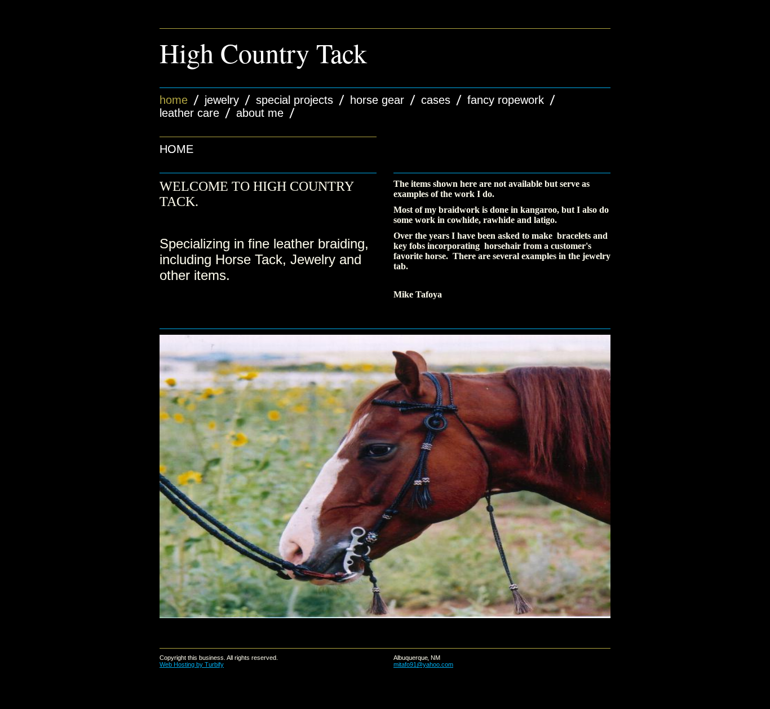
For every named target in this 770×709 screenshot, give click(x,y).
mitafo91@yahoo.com (423, 664)
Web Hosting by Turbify (192, 664)
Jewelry (222, 100)
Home (174, 100)
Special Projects (294, 100)
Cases (435, 100)
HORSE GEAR (377, 100)
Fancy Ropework (505, 100)
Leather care (189, 113)
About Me (260, 113)
